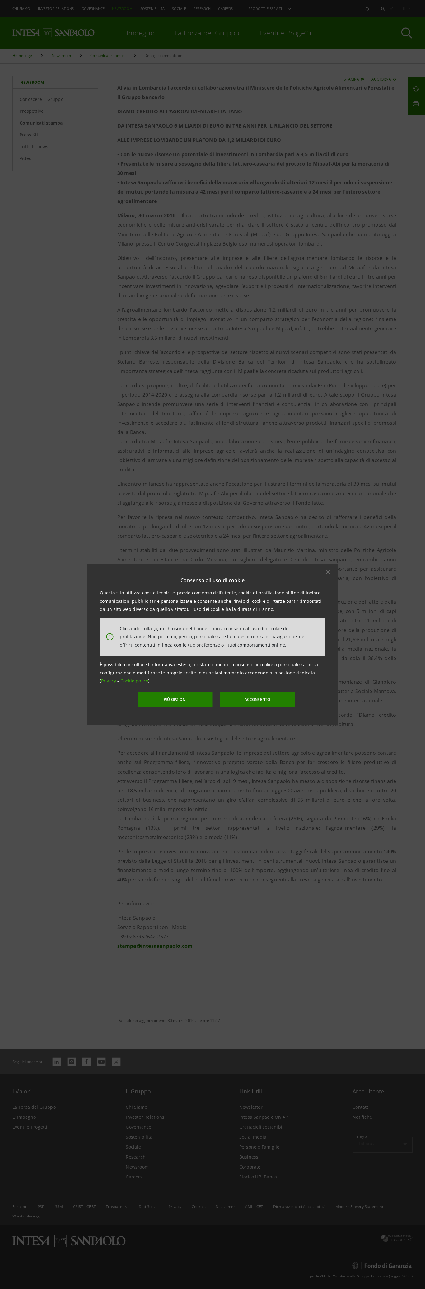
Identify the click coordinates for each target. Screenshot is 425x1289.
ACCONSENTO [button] (257, 699)
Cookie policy (134, 681)
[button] (328, 571)
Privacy (109, 681)
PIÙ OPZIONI (175, 699)
